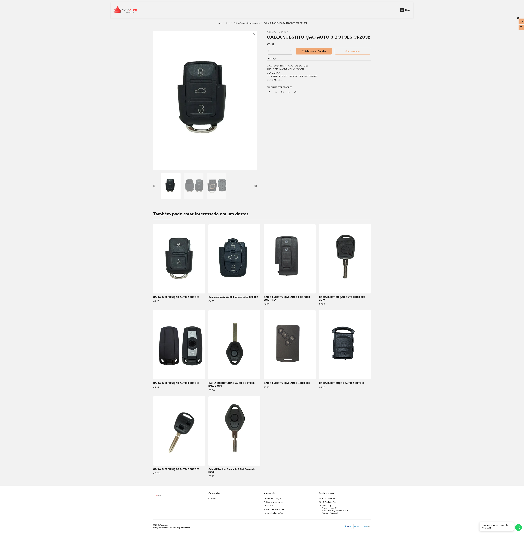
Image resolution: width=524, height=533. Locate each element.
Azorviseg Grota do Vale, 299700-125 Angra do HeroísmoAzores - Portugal (335, 509)
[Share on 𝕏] (275, 92)
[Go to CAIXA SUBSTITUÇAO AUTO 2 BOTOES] (345, 344)
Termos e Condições (273, 498)
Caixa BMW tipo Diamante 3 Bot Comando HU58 (231, 470)
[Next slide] (255, 186)
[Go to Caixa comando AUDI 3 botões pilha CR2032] (234, 258)
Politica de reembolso (273, 502)
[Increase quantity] (290, 51)
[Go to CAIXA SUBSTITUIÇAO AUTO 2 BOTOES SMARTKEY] (290, 258)
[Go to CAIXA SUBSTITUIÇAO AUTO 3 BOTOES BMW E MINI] (234, 344)
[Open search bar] (521, 27)
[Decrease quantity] (269, 51)
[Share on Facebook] (269, 92)
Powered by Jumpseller (180, 527)
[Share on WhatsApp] (282, 92)
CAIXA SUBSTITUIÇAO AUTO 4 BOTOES (287, 383)
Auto (228, 23)
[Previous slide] (155, 186)
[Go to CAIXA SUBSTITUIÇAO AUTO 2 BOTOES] (179, 258)
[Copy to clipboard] (295, 92)
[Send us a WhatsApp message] (518, 527)
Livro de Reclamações (273, 513)
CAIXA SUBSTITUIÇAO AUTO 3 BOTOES (176, 383)
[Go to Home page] (125, 10)
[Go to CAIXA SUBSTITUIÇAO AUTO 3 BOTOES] (179, 344)
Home (219, 23)
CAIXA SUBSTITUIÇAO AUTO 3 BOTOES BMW (342, 298)
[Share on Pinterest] (289, 92)
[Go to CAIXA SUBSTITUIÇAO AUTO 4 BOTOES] (290, 344)
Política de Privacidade (274, 509)
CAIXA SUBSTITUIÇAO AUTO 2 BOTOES (176, 297)
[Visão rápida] (200, 259)
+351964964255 (329, 498)
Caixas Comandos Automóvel (247, 23)
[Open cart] (521, 21)
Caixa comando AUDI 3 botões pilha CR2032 (233, 297)
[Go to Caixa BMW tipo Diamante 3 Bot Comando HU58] (234, 431)
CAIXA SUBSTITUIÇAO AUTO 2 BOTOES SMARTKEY (287, 298)
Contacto (213, 498)
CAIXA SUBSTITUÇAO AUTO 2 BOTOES (341, 383)
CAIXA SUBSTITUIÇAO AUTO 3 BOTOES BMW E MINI (231, 384)
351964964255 (329, 502)
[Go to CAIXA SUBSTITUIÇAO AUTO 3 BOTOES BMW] (345, 258)
